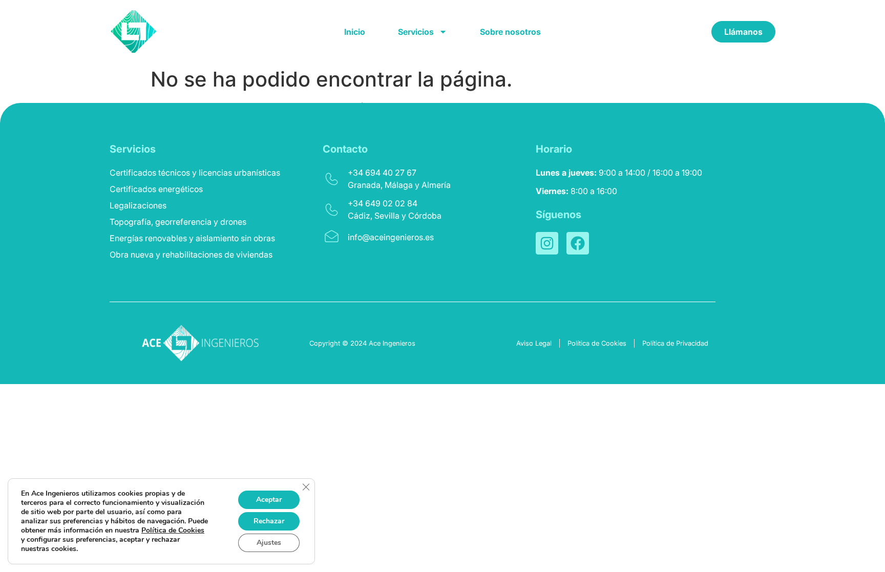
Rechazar (269, 521)
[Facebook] (577, 243)
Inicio (354, 32)
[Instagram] (547, 243)
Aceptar (269, 499)
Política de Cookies (172, 530)
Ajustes (269, 542)
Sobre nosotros (510, 32)
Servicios (416, 32)
